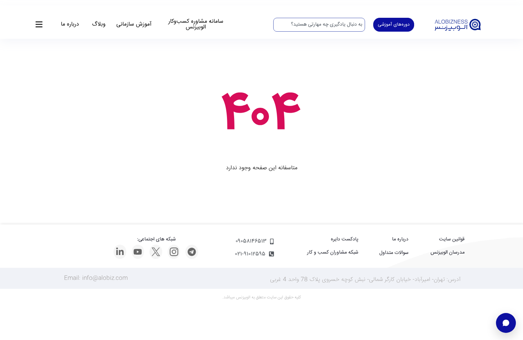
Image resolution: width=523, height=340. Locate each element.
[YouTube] (138, 252)
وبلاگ (99, 24)
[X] (155, 252)
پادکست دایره (344, 239)
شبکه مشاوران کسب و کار (332, 252)
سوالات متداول (393, 253)
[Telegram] (191, 252)
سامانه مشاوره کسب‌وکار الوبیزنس (195, 24)
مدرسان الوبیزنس (447, 252)
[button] (39, 24)
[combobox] (319, 25)
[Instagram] (174, 252)
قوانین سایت (452, 239)
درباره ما (70, 24)
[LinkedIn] (119, 252)
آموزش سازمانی (134, 24)
